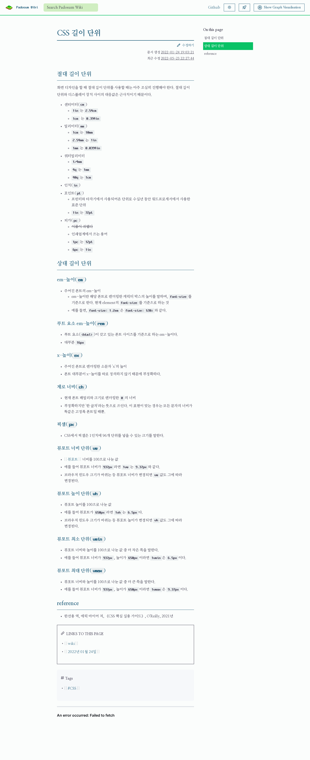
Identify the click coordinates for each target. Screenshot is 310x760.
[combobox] (71, 7)
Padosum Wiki (27, 7)
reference (210, 53)
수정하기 (188, 45)
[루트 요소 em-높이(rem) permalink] (53, 324)
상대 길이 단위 (214, 46)
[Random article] (244, 7)
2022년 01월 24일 (82, 652)
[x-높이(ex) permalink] (53, 355)
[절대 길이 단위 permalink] (53, 74)
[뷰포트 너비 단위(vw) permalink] (53, 448)
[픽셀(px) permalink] (53, 424)
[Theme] (229, 7)
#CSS (72, 688)
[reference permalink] (53, 603)
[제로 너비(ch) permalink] (53, 387)
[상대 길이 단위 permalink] (53, 263)
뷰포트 (73, 459)
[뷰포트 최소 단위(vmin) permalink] (53, 539)
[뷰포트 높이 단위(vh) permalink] (53, 494)
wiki (71, 644)
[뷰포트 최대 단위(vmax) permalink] (53, 571)
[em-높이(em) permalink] (53, 280)
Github (214, 7)
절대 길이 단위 (214, 38)
